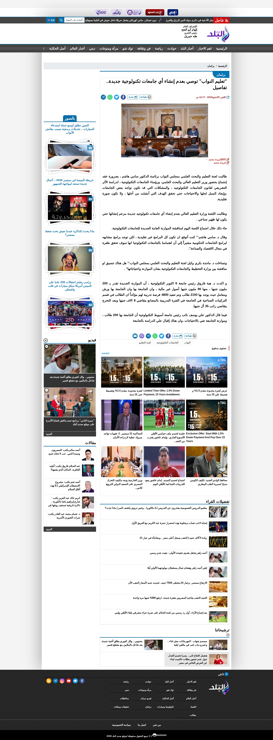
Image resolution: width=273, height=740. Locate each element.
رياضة (159, 48)
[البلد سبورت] (155, 12)
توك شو (128, 48)
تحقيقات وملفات (121, 707)
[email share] (103, 97)
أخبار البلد (187, 48)
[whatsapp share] (109, 97)
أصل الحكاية (57, 48)
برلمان (210, 66)
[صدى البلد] (218, 33)
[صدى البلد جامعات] (133, 12)
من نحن (157, 725)
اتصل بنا (142, 725)
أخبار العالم (77, 48)
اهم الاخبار (205, 48)
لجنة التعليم (145, 342)
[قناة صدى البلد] (172, 12)
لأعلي (221, 674)
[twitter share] (116, 97)
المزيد (49, 434)
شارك (131, 97)
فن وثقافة (144, 48)
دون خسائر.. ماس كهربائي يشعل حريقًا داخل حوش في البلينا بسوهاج (172, 20)
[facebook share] (123, 97)
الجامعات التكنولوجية (167, 342)
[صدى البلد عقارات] (116, 12)
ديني (92, 48)
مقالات (193, 715)
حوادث (171, 48)
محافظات (124, 698)
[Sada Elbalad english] (101, 12)
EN (52, 20)
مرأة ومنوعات (109, 48)
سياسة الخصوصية (121, 725)
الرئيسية (221, 48)
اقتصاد (193, 707)
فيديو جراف (145, 698)
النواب (187, 342)
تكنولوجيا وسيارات (165, 707)
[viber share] (141, 336)
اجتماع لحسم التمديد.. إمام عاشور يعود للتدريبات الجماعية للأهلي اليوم (91, 20)
